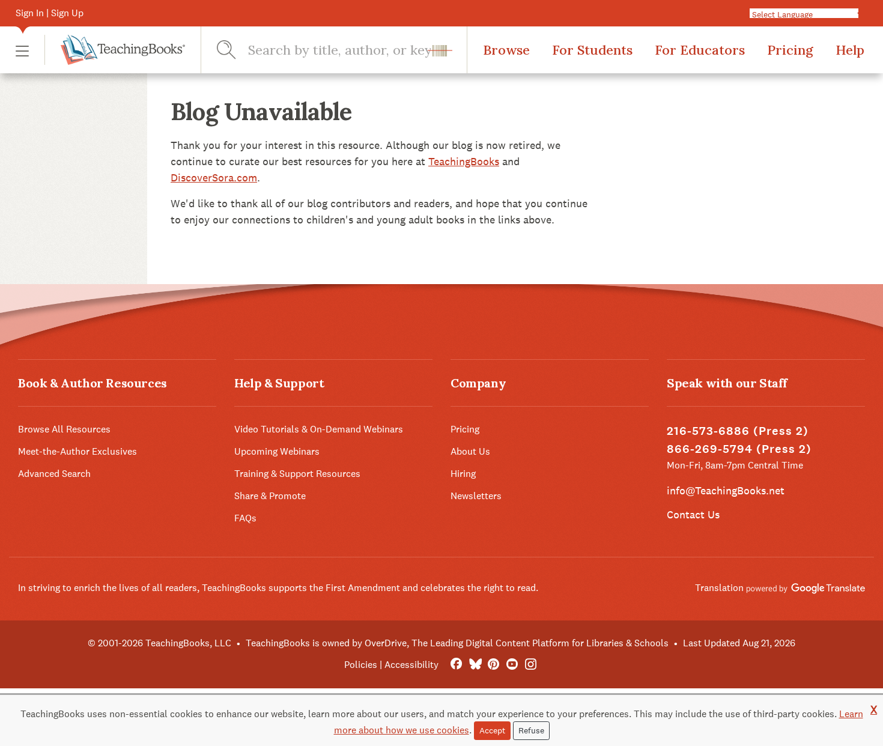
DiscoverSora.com (214, 177)
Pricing (790, 49)
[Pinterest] (493, 664)
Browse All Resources (64, 429)
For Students (592, 49)
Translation (720, 587)
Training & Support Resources (297, 473)
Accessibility (411, 664)
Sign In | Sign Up (49, 13)
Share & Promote (270, 496)
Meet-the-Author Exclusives (77, 451)
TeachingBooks (463, 161)
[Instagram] (531, 664)
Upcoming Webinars (277, 451)
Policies (360, 664)
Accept (492, 730)
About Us (470, 451)
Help (850, 49)
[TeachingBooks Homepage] (114, 50)
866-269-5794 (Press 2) (739, 449)
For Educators (700, 49)
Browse (506, 49)
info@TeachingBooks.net (725, 490)
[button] (22, 50)
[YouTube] (512, 664)
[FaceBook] (456, 664)
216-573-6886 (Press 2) (738, 431)
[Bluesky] (475, 664)
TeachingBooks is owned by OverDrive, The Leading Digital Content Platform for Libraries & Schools (457, 643)
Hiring (463, 473)
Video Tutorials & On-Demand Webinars (318, 429)
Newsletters (476, 496)
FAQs (245, 518)
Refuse (531, 730)
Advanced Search (54, 473)
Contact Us (693, 514)
